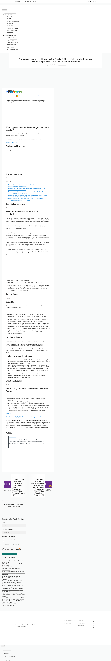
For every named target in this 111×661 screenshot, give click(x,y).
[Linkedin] (11, 92)
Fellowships (10, 37)
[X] (9, 92)
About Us (81, 620)
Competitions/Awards (13, 42)
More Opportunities (9, 35)
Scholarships (8, 14)
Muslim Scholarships (12, 49)
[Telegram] (18, 92)
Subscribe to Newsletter (9, 554)
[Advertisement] (28, 79)
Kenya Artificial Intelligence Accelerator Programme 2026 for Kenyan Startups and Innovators (12, 577)
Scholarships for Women (14, 46)
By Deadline (10, 25)
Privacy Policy (27, 1)
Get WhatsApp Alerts (10, 13)
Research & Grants (12, 44)
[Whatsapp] (16, 92)
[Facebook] (7, 92)
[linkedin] (88, 1)
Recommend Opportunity (70, 620)
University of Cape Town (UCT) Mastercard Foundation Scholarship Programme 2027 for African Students (12, 568)
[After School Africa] (11, 8)
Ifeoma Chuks (62, 65)
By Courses (10, 20)
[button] (2, 52)
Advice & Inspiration (12, 28)
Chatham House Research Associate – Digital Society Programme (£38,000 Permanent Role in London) (13, 594)
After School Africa (52, 637)
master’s (22, 102)
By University (10, 23)
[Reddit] (14, 92)
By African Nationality (13, 21)
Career (6, 26)
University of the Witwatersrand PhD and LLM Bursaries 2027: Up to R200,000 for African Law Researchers (13, 573)
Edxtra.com (64, 637)
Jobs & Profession (12, 30)
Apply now (8, 413)
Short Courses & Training (14, 33)
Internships (10, 32)
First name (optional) (7, 529)
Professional (13, 39)
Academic (12, 40)
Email (3, 522)
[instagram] (95, 1)
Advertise (17, 1)
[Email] (20, 92)
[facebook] (90, 1)
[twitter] (93, 1)
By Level (9, 18)
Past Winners (10, 47)
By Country (10, 16)
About (35, 1)
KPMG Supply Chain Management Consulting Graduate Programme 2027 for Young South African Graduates (12, 590)
